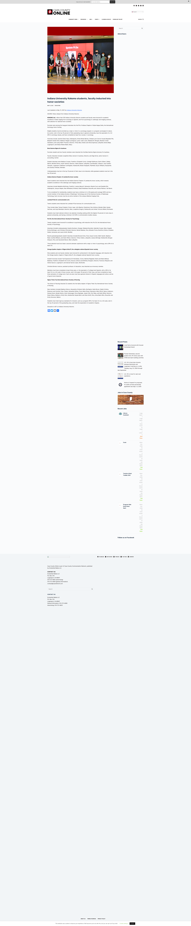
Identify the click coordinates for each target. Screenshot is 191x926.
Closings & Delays (106, 19)
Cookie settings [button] (124, 923)
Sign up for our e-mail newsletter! (83, 1)
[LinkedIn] (143, 5)
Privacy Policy (101, 918)
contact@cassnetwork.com (55, 583)
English (135, 11)
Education (57, 105)
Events (96, 19)
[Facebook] (134, 5)
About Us (83, 918)
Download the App (117, 19)
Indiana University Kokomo (74, 110)
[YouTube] (140, 5)
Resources (83, 19)
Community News (73, 19)
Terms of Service (91, 918)
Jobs (90, 19)
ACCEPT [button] (132, 923)
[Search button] (142, 28)
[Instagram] (136, 5)
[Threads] (138, 5)
